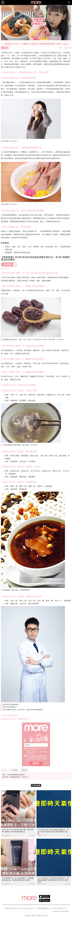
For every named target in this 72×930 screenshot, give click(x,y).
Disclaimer (56, 911)
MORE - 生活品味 (42, 835)
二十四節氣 (13, 770)
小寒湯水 (24, 770)
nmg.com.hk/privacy (33, 751)
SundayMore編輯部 (7, 835)
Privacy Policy (65, 911)
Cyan (60, 48)
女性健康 (5, 47)
